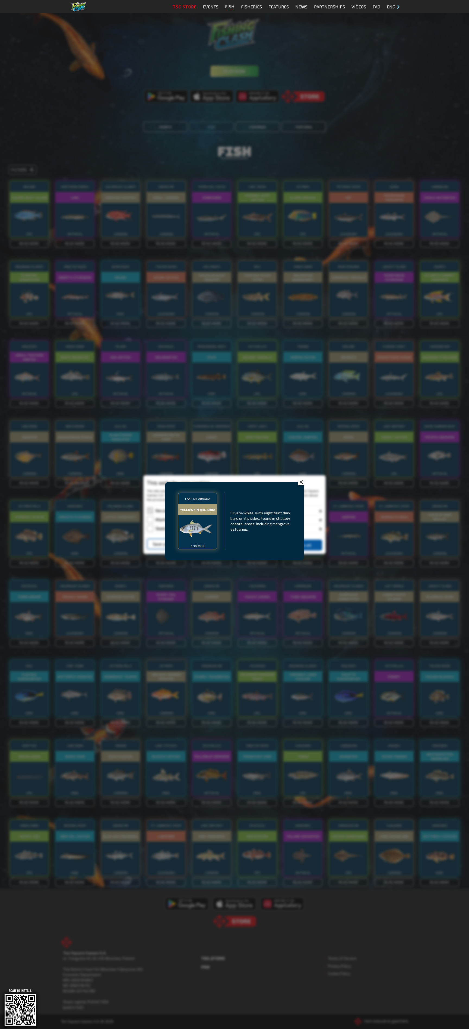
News (301, 6)
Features (278, 6)
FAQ (376, 6)
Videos (358, 6)
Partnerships (329, 6)
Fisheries (251, 6)
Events (210, 6)
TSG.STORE (184, 6)
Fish (229, 6)
